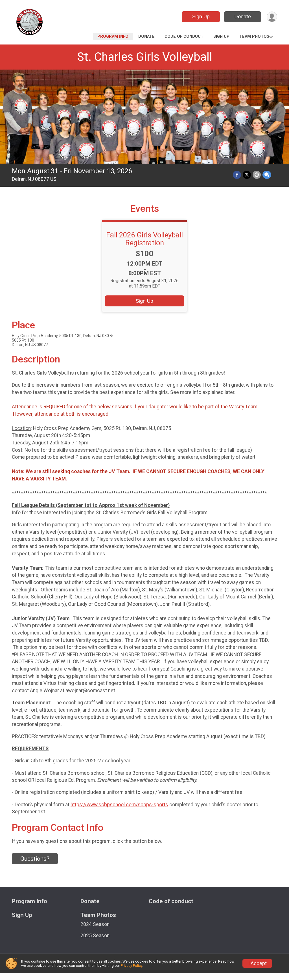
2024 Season (95, 924)
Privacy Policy (131, 965)
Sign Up (201, 16)
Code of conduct (184, 36)
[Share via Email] (257, 175)
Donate (243, 16)
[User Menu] (272, 17)
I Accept (257, 963)
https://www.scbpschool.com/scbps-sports (119, 804)
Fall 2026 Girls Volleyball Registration (144, 239)
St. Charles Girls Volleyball (144, 57)
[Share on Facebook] (237, 175)
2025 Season (95, 935)
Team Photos (254, 36)
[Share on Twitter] (247, 175)
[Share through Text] (266, 175)
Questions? (34, 858)
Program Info (112, 36)
